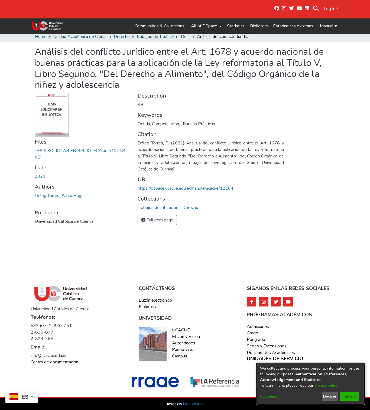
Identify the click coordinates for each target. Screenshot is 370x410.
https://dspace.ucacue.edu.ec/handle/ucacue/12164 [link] (185, 188)
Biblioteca (259, 26)
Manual (327, 26)
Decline (329, 396)
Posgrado (256, 340)
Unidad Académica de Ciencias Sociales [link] (80, 37)
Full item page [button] (159, 220)
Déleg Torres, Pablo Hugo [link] (59, 196)
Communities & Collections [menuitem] (159, 26)
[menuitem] (206, 26)
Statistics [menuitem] (236, 26)
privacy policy (325, 385)
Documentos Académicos (271, 353)
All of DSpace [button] (204, 26)
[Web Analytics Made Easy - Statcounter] (175, 404)
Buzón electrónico (155, 300)
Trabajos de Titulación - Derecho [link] (163, 37)
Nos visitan (193, 404)
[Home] (47, 26)
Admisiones (258, 327)
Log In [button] (330, 9)
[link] (168, 208)
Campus (179, 356)
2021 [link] (40, 176)
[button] (316, 8)
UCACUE (181, 330)
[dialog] (310, 384)
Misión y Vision (186, 337)
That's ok (349, 396)
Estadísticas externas (293, 26)
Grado (252, 333)
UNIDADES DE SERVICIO (275, 359)
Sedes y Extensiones (267, 346)
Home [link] (41, 37)
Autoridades (183, 343)
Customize (269, 396)
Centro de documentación (54, 362)
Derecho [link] (122, 37)
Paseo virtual (184, 350)
